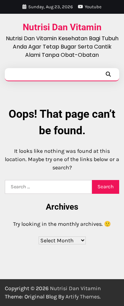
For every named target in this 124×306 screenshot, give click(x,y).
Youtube (93, 6)
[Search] (108, 74)
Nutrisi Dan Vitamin (62, 27)
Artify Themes (82, 296)
